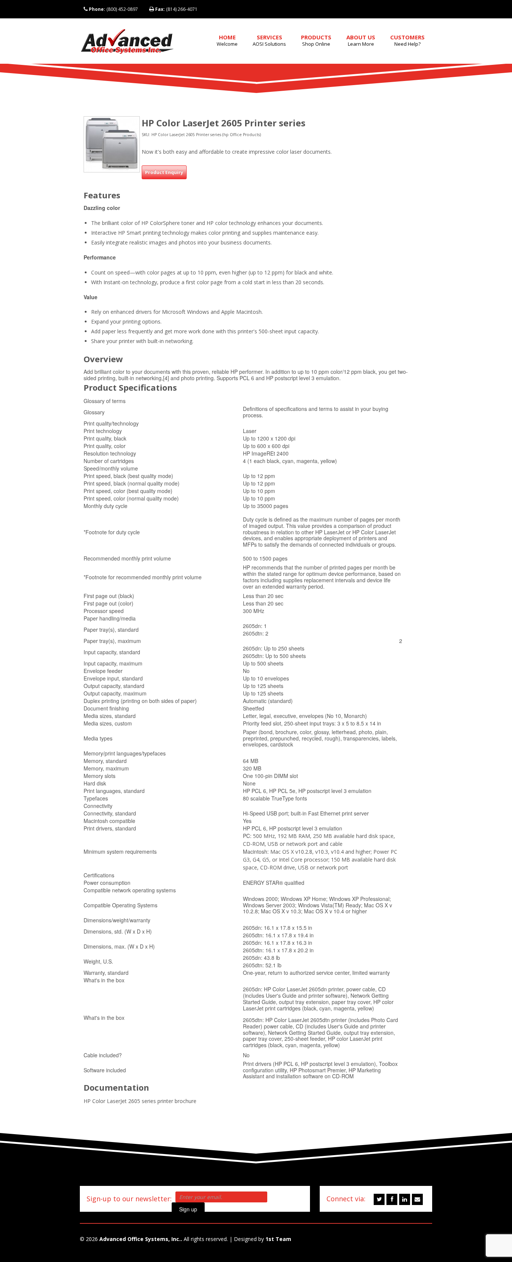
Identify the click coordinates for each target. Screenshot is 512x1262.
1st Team (278, 1239)
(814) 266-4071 (176, 9)
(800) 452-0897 (113, 9)
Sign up (188, 1209)
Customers (407, 40)
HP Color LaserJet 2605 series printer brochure (140, 1101)
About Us (360, 40)
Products (316, 40)
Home (227, 40)
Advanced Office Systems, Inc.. (141, 1239)
